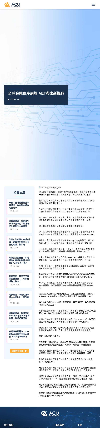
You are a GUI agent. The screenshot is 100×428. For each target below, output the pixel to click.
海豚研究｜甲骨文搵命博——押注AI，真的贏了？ (19, 297)
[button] (93, 4)
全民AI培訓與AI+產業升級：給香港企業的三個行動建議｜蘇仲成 (19, 242)
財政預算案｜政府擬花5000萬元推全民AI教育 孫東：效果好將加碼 (19, 315)
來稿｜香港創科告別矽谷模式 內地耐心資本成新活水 (19, 205)
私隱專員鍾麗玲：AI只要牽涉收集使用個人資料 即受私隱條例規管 (19, 334)
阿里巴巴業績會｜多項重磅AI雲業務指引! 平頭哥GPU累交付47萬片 (19, 260)
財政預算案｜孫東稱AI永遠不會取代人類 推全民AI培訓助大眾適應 (19, 223)
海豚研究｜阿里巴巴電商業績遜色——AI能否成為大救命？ (19, 278)
